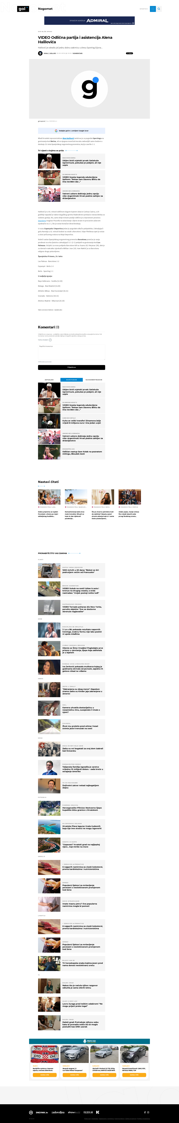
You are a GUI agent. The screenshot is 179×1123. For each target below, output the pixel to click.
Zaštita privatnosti (130, 1119)
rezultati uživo (58, 310)
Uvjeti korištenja (119, 1119)
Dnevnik (42, 1112)
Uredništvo (94, 1119)
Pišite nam (87, 1119)
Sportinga (42, 220)
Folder (88, 1112)
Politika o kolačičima (143, 1119)
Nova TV (31, 1112)
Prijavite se (72, 367)
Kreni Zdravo (97, 1112)
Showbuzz (74, 1112)
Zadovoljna (58, 1112)
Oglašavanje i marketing (106, 1119)
